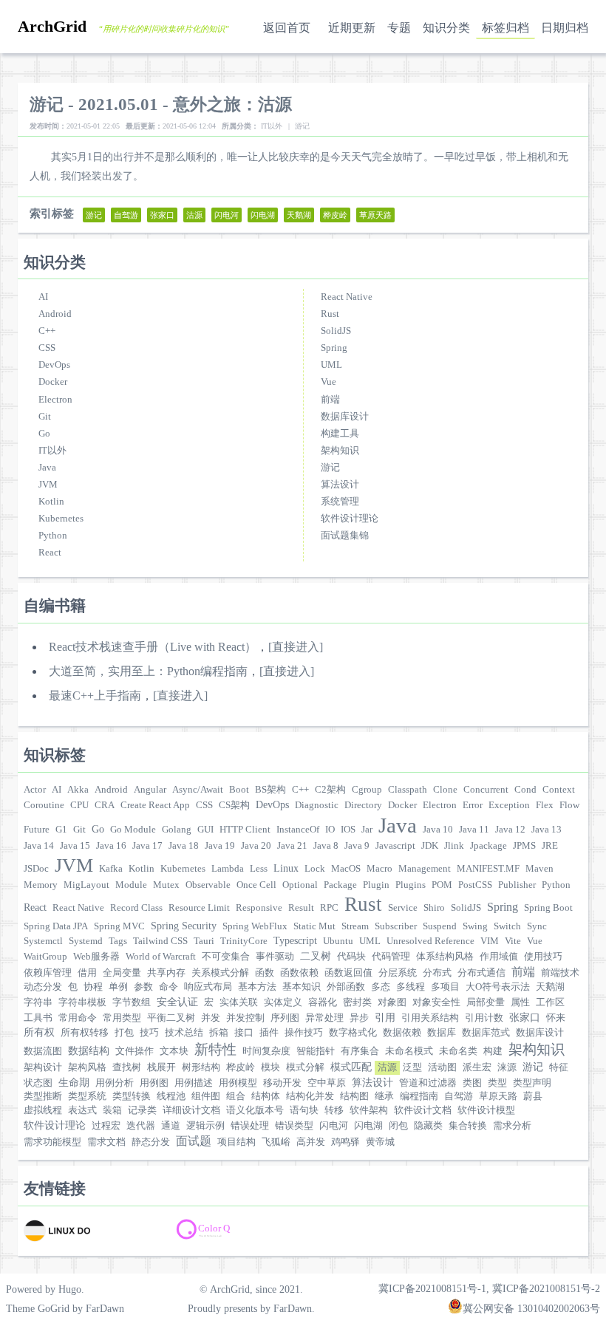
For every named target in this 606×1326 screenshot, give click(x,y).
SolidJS (336, 331)
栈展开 (161, 1067)
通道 (170, 1126)
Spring (334, 348)
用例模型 (238, 1083)
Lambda (227, 869)
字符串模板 (82, 1002)
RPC (329, 908)
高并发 (310, 1142)
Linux (286, 868)
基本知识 (301, 987)
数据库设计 (345, 416)
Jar (366, 829)
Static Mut (314, 926)
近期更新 (351, 27)
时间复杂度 (266, 1051)
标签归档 (505, 27)
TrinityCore (244, 941)
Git (44, 416)
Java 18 (183, 846)
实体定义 (283, 1002)
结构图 (354, 1096)
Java (47, 467)
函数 (264, 973)
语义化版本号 (255, 1110)
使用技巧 (543, 956)
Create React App (155, 805)
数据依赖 (402, 1033)
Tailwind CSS (160, 941)
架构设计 (43, 1067)
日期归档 (564, 27)
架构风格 (87, 1067)
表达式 (82, 1110)
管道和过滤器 (428, 1083)
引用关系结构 (430, 1018)
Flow (569, 805)
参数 (143, 987)
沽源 (387, 1067)
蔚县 (532, 1096)
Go (44, 433)
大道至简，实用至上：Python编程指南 (148, 671)
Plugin (376, 885)
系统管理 (340, 501)
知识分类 (446, 27)
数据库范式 (486, 1033)
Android (55, 314)
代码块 (351, 956)
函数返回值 (348, 973)
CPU (79, 805)
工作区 (550, 1002)
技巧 (149, 1033)
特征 (558, 1067)
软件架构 (369, 1110)
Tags (118, 941)
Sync (537, 926)
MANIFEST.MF (488, 869)
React (49, 552)
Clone (445, 790)
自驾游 (458, 1096)
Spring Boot (548, 908)
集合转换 (468, 1126)
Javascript (395, 846)
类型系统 (87, 1096)
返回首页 (286, 27)
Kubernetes (61, 518)
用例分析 (114, 1083)
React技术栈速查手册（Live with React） (152, 646)
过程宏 (106, 1126)
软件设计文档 (423, 1110)
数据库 (441, 1033)
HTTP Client (244, 829)
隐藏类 (428, 1126)
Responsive (259, 908)
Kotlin (51, 501)
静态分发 (151, 1142)
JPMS (524, 846)
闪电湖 (368, 1126)
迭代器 (140, 1126)
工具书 (38, 1018)
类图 (472, 1083)
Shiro (434, 908)
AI (43, 297)
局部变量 (485, 1002)
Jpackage (488, 846)
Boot (239, 790)
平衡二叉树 (171, 1018)
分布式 (437, 973)
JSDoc (36, 869)
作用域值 (499, 956)
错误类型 (294, 1126)
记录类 (142, 1110)
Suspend (440, 926)
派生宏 (477, 1067)
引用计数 (484, 1018)
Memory (41, 885)
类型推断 (43, 1096)
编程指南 (419, 1096)
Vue (328, 382)
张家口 (524, 1017)
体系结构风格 (445, 956)
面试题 (193, 1141)
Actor (35, 790)
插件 (269, 1033)
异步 (359, 1018)
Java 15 (75, 846)
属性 (520, 1002)
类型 (497, 1083)
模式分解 (305, 1067)
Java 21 (292, 846)
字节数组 (131, 1002)
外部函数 (346, 987)
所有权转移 (85, 1033)
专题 (399, 27)
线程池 (171, 1096)
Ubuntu (338, 941)
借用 (87, 973)
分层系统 (397, 973)
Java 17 (147, 846)
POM (442, 885)
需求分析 (512, 1126)
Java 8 (325, 846)
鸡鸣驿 (345, 1142)
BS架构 (270, 790)
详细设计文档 (191, 1110)
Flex (545, 805)
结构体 (265, 1096)
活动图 (442, 1067)
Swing (475, 926)
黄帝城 (380, 1142)
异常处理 (324, 1018)
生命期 (73, 1082)
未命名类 (458, 1051)
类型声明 (532, 1083)
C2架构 (330, 790)
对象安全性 (436, 1002)
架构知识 (340, 450)
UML (331, 365)
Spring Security (184, 926)
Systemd (86, 941)
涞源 (507, 1067)
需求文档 (106, 1142)
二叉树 (315, 956)
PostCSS (475, 885)
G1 (61, 829)
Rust (330, 314)
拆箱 (218, 1033)
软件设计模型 (486, 1110)
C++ (46, 331)
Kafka (111, 869)
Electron (55, 399)
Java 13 (546, 829)
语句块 (304, 1110)
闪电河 (333, 1126)
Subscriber (396, 926)
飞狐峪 (276, 1142)
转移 (334, 1110)
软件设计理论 (349, 518)
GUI (205, 829)
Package (340, 885)
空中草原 (326, 1083)
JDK (429, 846)
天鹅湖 (550, 987)
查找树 (126, 1067)
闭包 (398, 1126)
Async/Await (197, 790)
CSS (46, 348)
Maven (539, 869)
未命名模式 (409, 1051)
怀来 (555, 1018)
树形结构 (201, 1067)
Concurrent (485, 790)
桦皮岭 (240, 1067)
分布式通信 (481, 973)
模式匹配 (351, 1067)
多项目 (445, 987)
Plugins (410, 885)
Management (424, 869)
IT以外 (52, 450)
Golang (176, 829)
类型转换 (131, 1096)
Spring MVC (119, 926)
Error (473, 805)
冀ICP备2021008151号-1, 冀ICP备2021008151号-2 (489, 1288)
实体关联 (238, 1002)
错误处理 (250, 1126)
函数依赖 (299, 973)
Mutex (166, 885)
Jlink (454, 846)
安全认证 (177, 1002)
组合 (235, 1096)
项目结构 (236, 1142)
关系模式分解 (220, 973)
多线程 (410, 987)
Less (259, 869)
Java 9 (357, 846)
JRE (550, 846)
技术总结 (184, 1033)
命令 (168, 987)
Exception (509, 805)
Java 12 (510, 829)
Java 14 (39, 846)
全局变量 (122, 973)
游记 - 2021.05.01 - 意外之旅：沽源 (161, 104)
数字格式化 (353, 1033)
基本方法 (257, 987)
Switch (507, 926)
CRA (105, 805)
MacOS (346, 869)
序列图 (284, 1018)
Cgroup (367, 790)
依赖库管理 (48, 973)
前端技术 (560, 973)
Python (52, 535)
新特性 (215, 1049)
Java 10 (438, 829)
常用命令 (77, 1018)
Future (37, 829)
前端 (330, 399)
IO (330, 829)
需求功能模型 (52, 1142)
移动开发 (282, 1083)
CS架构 (234, 805)
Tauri (204, 941)
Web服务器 (96, 956)
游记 (330, 467)
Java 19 (220, 846)
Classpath (407, 790)
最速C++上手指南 (95, 695)
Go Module (133, 829)
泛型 (412, 1067)
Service (403, 908)
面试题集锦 (345, 535)
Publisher (517, 885)
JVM (48, 484)
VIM (489, 941)
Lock (314, 869)
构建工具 (340, 433)
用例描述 (193, 1083)
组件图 (205, 1096)
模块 (270, 1067)
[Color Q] (240, 1229)
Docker (52, 382)
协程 (93, 987)
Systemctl (43, 941)
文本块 (174, 1051)
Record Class (136, 908)
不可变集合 (226, 956)
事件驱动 (275, 956)
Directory (363, 805)
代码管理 (391, 956)
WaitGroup (45, 956)
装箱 (112, 1110)
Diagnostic (316, 805)
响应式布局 (208, 987)
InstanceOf (297, 829)
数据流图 (43, 1051)
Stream (355, 926)
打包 (124, 1033)
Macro (379, 869)
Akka (78, 790)
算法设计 (340, 484)
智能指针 (315, 1051)
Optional (300, 885)
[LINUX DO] (90, 1231)
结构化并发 (310, 1096)
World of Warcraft (161, 956)
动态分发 (43, 987)
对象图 (392, 1002)
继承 (384, 1096)
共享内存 (166, 973)
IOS (348, 829)
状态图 (38, 1083)
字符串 (38, 1002)
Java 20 (256, 846)
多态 (380, 987)
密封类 (357, 1002)
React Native (346, 297)
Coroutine (44, 805)
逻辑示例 (205, 1126)
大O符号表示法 (498, 987)
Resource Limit (199, 908)
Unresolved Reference (430, 941)
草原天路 (498, 1096)
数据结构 (88, 1050)
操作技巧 (304, 1033)
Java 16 (111, 846)
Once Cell (256, 885)
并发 (210, 1018)
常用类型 (122, 1018)
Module (131, 885)
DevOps (54, 365)
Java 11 (474, 829)
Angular (150, 790)
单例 (118, 987)
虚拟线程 (43, 1110)
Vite (513, 941)
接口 (243, 1033)
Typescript (295, 940)
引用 (385, 1017)
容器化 (322, 1002)
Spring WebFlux (254, 926)
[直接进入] (295, 646)
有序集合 (360, 1051)
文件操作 (134, 1051)
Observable (208, 885)
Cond (525, 790)
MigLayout (86, 885)
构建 (493, 1051)
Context (558, 790)
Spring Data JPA (56, 926)
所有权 (39, 1032)
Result (301, 908)
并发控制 (245, 1018)
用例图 (154, 1083)
